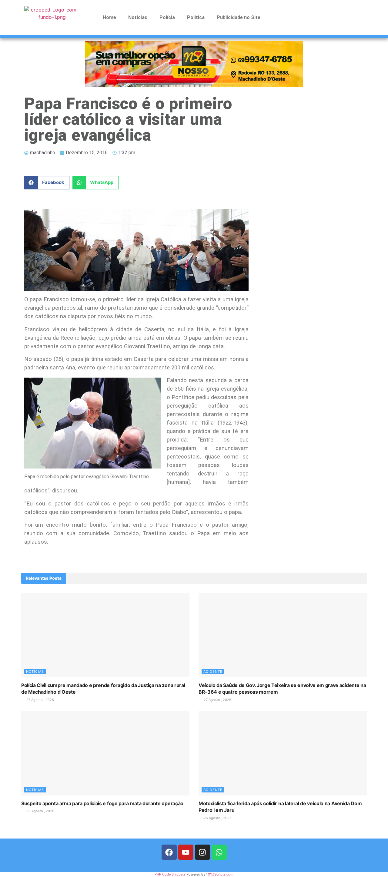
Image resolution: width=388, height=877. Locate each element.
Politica (196, 17)
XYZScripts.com (220, 874)
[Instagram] (202, 852)
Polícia (167, 17)
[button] (46, 182)
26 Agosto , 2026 (39, 811)
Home (109, 17)
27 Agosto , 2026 (39, 700)
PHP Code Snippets (170, 874)
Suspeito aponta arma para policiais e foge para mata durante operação (102, 803)
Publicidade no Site (238, 17)
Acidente (212, 671)
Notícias (137, 17)
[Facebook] (169, 852)
